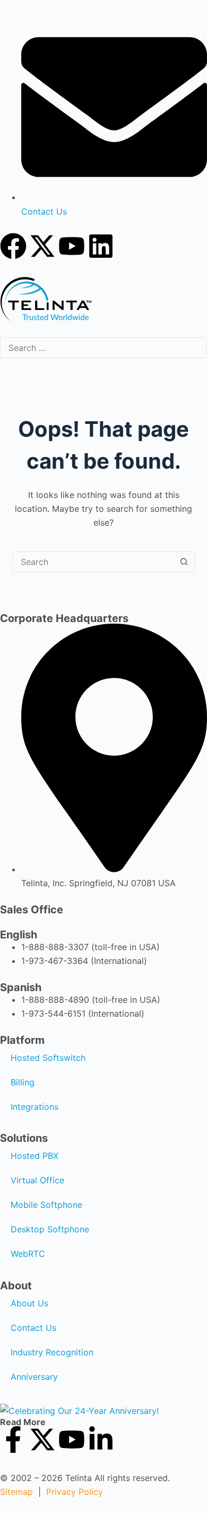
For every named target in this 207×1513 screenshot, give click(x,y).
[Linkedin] (101, 246)
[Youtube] (71, 246)
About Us (29, 1303)
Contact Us (33, 1327)
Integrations (34, 1106)
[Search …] (103, 348)
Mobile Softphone (46, 1204)
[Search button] (184, 562)
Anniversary (34, 1376)
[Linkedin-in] (101, 1439)
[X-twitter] (42, 246)
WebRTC (28, 1253)
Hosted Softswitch (48, 1057)
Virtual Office (37, 1180)
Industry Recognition (52, 1352)
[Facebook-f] (13, 1439)
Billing (22, 1082)
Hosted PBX (34, 1155)
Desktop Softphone (50, 1229)
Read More (23, 1422)
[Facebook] (13, 246)
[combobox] (93, 562)
